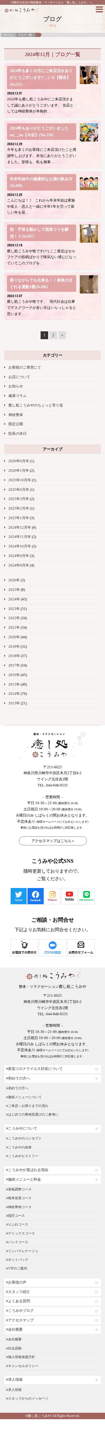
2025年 (14, 590)
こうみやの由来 (20, 1147)
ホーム (8, 34)
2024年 (14, 599)
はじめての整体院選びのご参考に (33, 1114)
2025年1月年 (18, 518)
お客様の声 (17, 1282)
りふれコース (18, 1224)
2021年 (14, 628)
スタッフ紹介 (19, 1292)
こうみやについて (22, 1128)
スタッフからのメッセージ (28, 1398)
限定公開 (15, 424)
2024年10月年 (19, 546)
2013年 (14, 703)
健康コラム (17, 396)
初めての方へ (19, 1078)
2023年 (14, 609)
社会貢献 (15, 1348)
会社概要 (15, 1329)
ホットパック (18, 1260)
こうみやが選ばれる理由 (28, 1170)
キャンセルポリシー (23, 1366)
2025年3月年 (18, 499)
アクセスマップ (21, 1320)
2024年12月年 (19, 527)
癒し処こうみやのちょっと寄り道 (35, 405)
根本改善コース (20, 1198)
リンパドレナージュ (23, 1251)
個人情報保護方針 (21, 1357)
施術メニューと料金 (24, 1179)
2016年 (14, 675)
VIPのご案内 (17, 1268)
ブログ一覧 (25, 34)
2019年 (14, 647)
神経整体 (15, 415)
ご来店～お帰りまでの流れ (28, 1106)
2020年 (14, 637)
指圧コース (16, 1216)
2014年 (14, 694)
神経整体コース (20, 1207)
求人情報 (15, 1380)
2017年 (14, 665)
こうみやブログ (21, 1311)
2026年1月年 (18, 471)
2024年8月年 (18, 565)
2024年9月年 (18, 556)
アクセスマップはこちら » (52, 841)
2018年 (14, 656)
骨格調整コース (20, 1189)
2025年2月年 (18, 508)
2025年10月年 (19, 480)
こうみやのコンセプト (25, 1138)
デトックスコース (21, 1233)
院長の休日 (17, 434)
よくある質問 (19, 1301)
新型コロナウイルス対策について (35, 1069)
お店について (19, 377)
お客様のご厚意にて (24, 367)
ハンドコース (18, 1242)
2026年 (14, 580)
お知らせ (15, 386)
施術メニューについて (25, 1097)
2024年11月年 (19, 537)
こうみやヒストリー (23, 1156)
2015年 (14, 684)
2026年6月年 (18, 461)
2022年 (14, 618)
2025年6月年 (18, 490)
